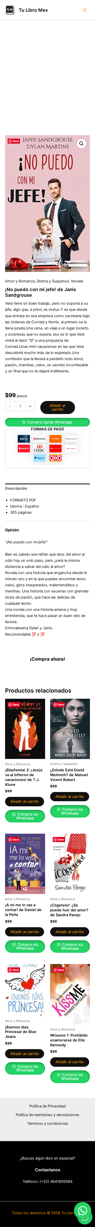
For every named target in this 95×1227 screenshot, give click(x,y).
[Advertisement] (47, 85)
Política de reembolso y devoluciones (47, 1115)
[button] (81, 143)
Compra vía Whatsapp (27, 816)
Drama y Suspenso (53, 281)
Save (16, 141)
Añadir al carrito (57, 407)
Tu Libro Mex (33, 10)
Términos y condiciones (47, 1123)
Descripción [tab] (16, 488)
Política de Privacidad (47, 1106)
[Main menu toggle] (85, 10)
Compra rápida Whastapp (49, 422)
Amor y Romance (20, 281)
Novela (77, 281)
